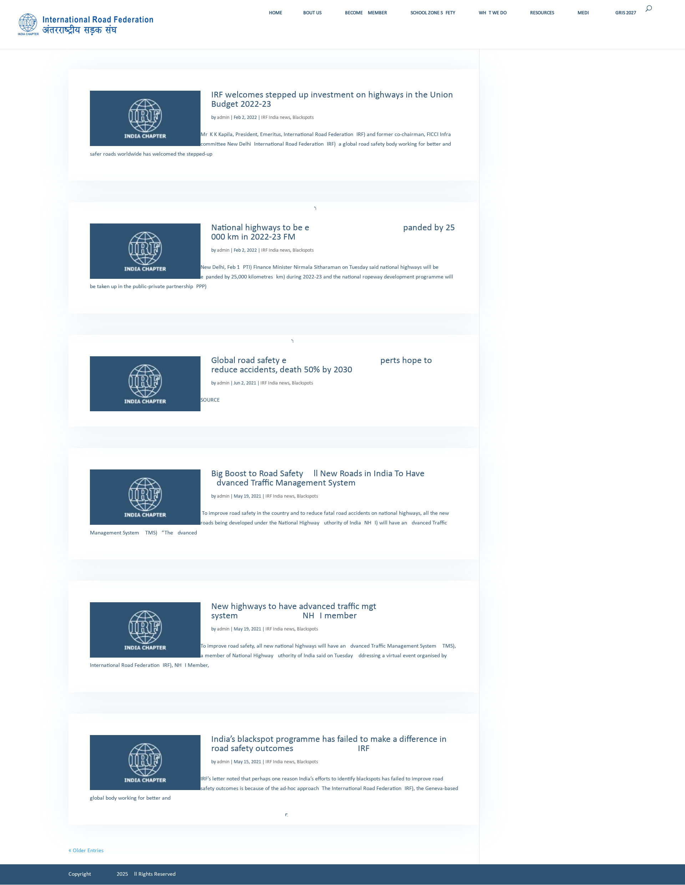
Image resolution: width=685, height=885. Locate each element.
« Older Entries (85, 851)
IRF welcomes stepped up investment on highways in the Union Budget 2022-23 (332, 99)
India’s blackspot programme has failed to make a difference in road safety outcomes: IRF (329, 744)
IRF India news (275, 117)
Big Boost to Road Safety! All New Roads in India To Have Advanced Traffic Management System (318, 478)
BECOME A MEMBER (366, 13)
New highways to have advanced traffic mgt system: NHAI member (293, 611)
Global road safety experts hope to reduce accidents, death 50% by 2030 (321, 365)
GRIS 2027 (625, 13)
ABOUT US (310, 13)
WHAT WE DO (493, 13)
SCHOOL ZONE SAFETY (433, 13)
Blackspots (303, 117)
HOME (275, 13)
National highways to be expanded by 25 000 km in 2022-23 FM (333, 232)
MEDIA (585, 13)
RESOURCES (542, 13)
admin (223, 117)
